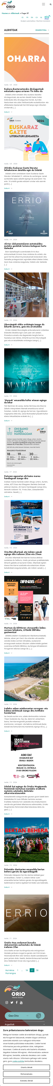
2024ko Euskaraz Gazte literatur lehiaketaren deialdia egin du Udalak (23, 169)
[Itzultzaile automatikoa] (47, 17)
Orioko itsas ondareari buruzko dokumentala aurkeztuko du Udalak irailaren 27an (22, 945)
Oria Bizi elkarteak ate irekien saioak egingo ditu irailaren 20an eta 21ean (23, 553)
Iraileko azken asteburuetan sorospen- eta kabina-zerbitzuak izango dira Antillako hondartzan (26, 711)
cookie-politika (18, 1061)
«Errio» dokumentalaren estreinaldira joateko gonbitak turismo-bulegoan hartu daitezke (25, 246)
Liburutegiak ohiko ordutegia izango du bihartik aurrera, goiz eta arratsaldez (24, 325)
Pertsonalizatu (26, 1074)
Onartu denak (26, 1067)
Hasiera (5, 13)
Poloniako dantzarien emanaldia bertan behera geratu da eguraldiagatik (24, 870)
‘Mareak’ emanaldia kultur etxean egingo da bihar (25, 401)
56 (27, 970)
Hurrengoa (10, 973)
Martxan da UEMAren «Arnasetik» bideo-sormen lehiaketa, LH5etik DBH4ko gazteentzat (25, 630)
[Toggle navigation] (43, 4)
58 (37, 970)
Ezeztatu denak (26, 1080)
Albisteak (15, 13)
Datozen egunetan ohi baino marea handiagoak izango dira (22, 477)
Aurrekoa (9, 970)
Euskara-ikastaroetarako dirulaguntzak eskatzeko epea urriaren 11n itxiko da (24, 90)
